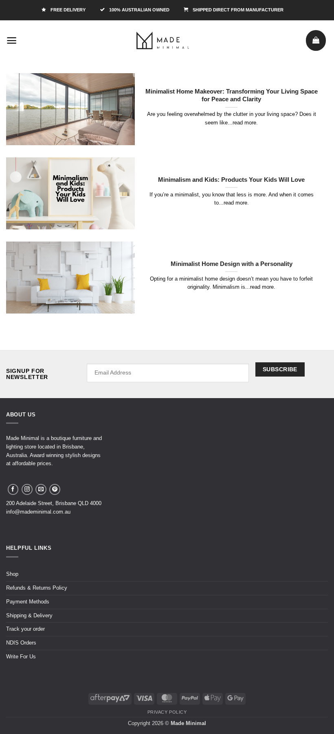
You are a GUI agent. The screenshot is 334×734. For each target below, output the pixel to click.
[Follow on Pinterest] (54, 489)
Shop (12, 574)
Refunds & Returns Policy (36, 588)
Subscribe (280, 369)
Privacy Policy (167, 712)
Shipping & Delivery (29, 615)
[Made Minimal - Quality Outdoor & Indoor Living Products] (162, 40)
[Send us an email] (40, 489)
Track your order (25, 629)
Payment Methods (27, 602)
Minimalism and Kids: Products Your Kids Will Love (231, 179)
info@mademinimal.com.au (38, 512)
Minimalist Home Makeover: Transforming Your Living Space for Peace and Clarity (231, 95)
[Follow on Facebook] (13, 489)
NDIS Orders (21, 643)
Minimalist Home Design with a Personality (231, 264)
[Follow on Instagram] (27, 489)
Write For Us (21, 656)
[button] (12, 40)
